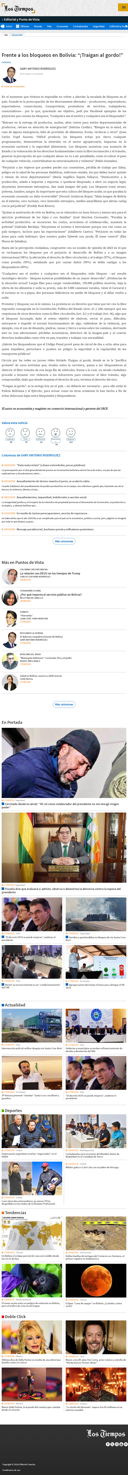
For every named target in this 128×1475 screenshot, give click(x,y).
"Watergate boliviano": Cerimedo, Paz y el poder (46, 657)
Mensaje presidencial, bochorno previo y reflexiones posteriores (55, 529)
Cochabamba (80, 26)
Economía (62, 26)
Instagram (117, 1444)
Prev (1, 26)
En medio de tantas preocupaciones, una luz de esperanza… (53, 513)
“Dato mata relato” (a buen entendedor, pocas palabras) (51, 465)
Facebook (108, 1444)
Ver (7, 34)
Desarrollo (17, 34)
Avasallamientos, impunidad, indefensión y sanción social (51, 497)
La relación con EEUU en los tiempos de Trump (50, 573)
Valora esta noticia (14, 423)
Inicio (9, 26)
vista (4, 727)
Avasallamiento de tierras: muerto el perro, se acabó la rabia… (54, 481)
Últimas (24, 26)
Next (127, 26)
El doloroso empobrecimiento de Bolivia (41, 636)
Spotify (126, 1444)
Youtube (121, 1444)
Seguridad (98, 26)
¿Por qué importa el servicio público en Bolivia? (51, 594)
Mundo (38, 26)
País (49, 26)
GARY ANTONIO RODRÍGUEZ (38, 69)
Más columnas (64, 541)
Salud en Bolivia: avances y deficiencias (41, 675)
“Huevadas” (26, 615)
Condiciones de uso (11, 1470)
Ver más (6, 1010)
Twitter (112, 1444)
